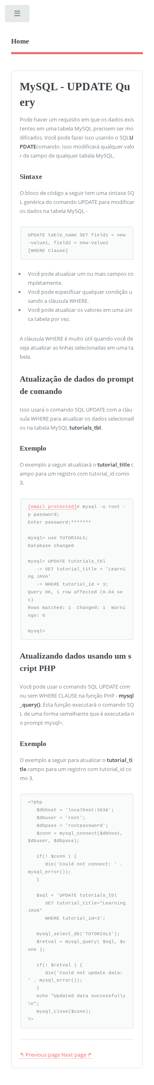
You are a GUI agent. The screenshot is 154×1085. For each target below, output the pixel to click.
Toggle (18, 15)
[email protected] (52, 506)
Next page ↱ (76, 1054)
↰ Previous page (40, 1054)
